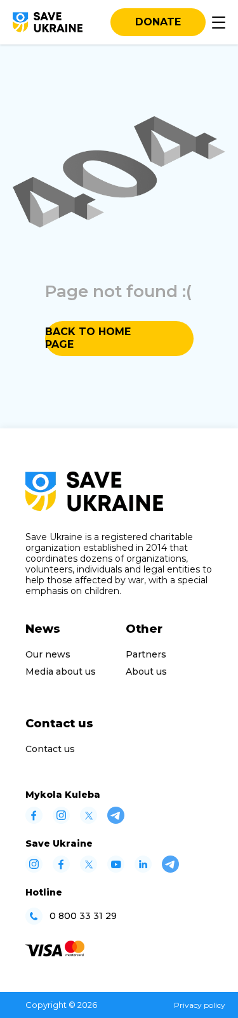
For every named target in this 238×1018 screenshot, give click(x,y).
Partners (146, 654)
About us (146, 671)
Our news (47, 654)
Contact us (50, 749)
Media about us (60, 671)
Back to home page (88, 338)
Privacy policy (199, 1005)
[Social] (34, 820)
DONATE (158, 22)
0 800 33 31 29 (83, 916)
